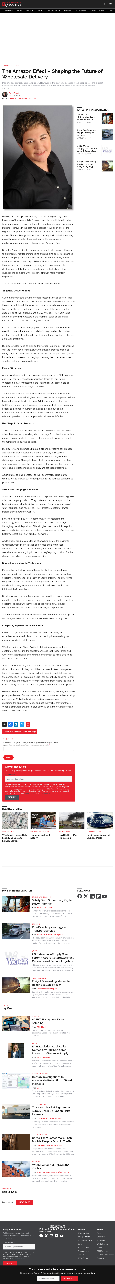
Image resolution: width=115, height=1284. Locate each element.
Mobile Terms (30, 793)
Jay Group (8, 1008)
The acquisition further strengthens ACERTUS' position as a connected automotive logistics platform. (52, 1033)
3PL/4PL (35, 951)
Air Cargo (36, 1162)
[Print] (4, 724)
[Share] (10, 724)
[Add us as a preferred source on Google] (28, 724)
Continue (69, 1279)
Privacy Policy (45, 793)
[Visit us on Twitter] (85, 896)
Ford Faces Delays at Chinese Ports (98, 836)
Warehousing (8, 832)
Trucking (36, 924)
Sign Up (12, 797)
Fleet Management (40, 978)
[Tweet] (22, 724)
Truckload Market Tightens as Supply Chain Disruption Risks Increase (51, 1111)
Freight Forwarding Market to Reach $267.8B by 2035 (86, 164)
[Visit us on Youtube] (104, 896)
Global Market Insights (47, 989)
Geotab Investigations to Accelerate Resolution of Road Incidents (52, 1080)
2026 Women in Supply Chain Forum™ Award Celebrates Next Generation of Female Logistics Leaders (87, 148)
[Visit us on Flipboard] (98, 896)
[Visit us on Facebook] (79, 896)
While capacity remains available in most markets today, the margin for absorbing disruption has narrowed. (53, 1124)
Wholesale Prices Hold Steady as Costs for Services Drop (15, 838)
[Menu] (110, 4)
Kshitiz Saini (9, 1191)
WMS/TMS (36, 1016)
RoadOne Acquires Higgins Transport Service (86, 132)
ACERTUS (41, 1027)
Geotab (40, 1088)
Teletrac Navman (44, 907)
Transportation (10, 66)
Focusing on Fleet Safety (40, 836)
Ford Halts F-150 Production (68, 836)
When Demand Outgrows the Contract (50, 1166)
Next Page (24, 1202)
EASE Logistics (43, 1057)
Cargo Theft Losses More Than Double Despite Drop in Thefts (52, 1139)
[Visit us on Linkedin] (92, 896)
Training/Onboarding (41, 897)
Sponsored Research (39, 832)
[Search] (104, 4)
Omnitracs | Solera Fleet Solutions (21, 98)
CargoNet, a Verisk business (49, 1145)
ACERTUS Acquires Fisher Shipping (48, 1021)
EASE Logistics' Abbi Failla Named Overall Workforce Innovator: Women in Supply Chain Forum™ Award (50, 1050)
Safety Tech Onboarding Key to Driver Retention (86, 117)
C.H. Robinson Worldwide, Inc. (50, 1118)
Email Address (12, 774)
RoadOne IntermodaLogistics (50, 934)
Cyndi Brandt (14, 93)
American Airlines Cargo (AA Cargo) (53, 1172)
